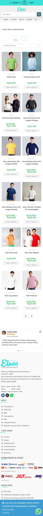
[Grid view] (24, 39)
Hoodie (32, 74)
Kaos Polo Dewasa (32, 252)
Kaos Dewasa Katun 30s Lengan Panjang (31, 162)
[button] (39, 14)
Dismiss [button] (6, 512)
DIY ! (36, 19)
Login (31, 3)
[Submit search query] (33, 14)
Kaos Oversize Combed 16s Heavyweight (32, 208)
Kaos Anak (32, 115)
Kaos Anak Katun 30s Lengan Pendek (11, 162)
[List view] (29, 39)
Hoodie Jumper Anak (32, 77)
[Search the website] (18, 14)
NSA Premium (31, 296)
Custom (14, 19)
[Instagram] (7, 395)
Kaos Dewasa (32, 158)
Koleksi (29, 19)
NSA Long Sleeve (11, 296)
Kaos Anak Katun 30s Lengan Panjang (32, 119)
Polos (21, 19)
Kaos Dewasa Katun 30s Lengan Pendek (11, 208)
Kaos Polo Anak (11, 252)
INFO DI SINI (8, 509)
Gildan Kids (11, 74)
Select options (11, 87)
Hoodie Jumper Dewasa (11, 118)
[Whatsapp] (12, 395)
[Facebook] (3, 395)
